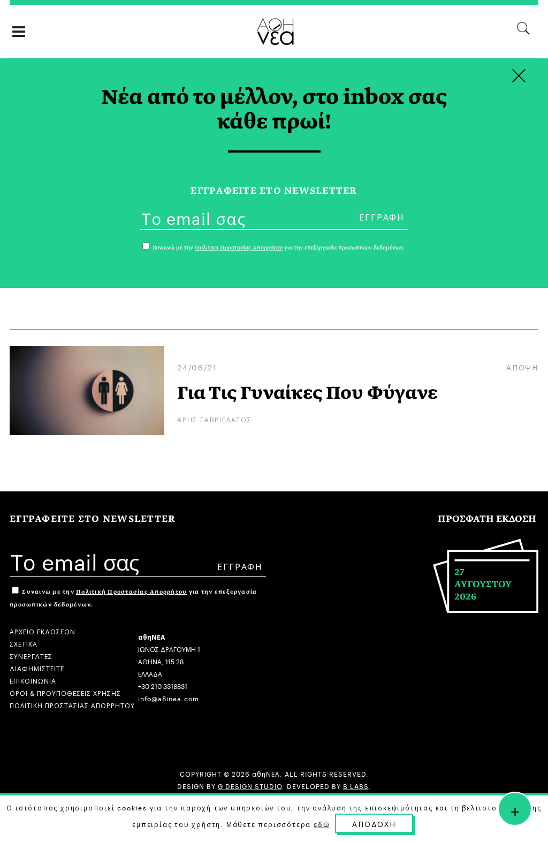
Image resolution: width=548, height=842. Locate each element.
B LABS (356, 785)
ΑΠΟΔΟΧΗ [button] (374, 823)
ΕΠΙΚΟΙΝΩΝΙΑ (33, 680)
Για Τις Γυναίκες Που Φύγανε (307, 393)
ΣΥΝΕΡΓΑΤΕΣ (31, 655)
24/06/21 (197, 367)
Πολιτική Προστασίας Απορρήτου (131, 592)
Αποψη (522, 367)
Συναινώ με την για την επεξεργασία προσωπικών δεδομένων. (277, 248)
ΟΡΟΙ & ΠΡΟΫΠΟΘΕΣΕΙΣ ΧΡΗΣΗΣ (65, 692)
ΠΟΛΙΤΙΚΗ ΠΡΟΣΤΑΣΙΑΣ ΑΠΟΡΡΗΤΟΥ (72, 705)
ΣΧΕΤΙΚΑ (23, 643)
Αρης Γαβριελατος (214, 419)
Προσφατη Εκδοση (487, 519)
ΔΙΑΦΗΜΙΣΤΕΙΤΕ (37, 668)
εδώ (322, 824)
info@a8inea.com (168, 698)
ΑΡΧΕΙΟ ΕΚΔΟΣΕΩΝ (42, 631)
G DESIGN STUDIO (250, 785)
